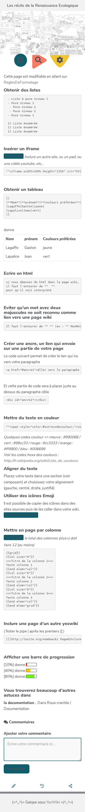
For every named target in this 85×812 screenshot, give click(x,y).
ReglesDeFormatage (21, 82)
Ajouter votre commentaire (27, 733)
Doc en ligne (13, 156)
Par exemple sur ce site (21, 515)
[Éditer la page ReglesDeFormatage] (14, 786)
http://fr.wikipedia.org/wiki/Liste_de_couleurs (41, 460)
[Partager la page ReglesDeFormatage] (71, 786)
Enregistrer (16, 768)
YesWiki (53, 802)
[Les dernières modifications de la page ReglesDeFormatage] (42, 786)
